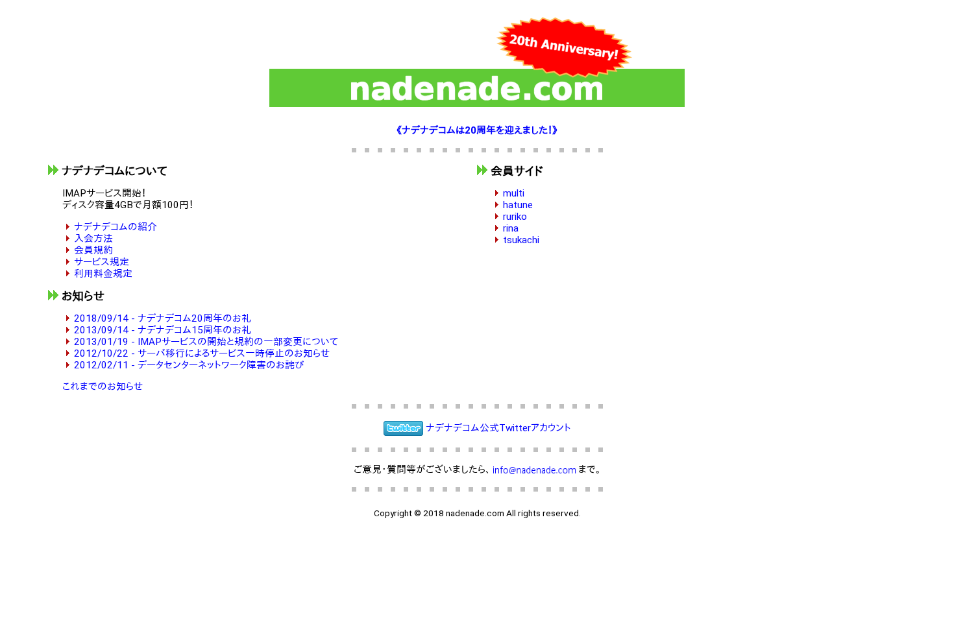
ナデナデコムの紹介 (115, 227)
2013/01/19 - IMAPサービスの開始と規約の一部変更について (206, 342)
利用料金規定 (103, 274)
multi (513, 193)
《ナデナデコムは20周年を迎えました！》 (477, 130)
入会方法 (93, 238)
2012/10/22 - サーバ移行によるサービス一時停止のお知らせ (202, 353)
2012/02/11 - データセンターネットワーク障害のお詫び (189, 365)
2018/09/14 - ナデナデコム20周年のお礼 (162, 318)
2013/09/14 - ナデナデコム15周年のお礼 (162, 330)
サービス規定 (101, 262)
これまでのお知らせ (102, 386)
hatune (518, 205)
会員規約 (93, 250)
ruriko (515, 216)
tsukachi (521, 240)
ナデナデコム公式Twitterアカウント (498, 427)
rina (511, 228)
